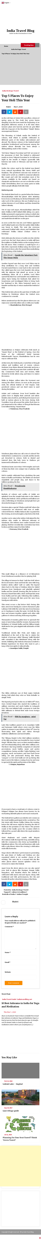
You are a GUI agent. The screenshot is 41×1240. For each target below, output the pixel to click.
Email (7, 962)
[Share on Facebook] (4, 112)
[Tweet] (10, 112)
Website (8, 972)
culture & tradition (19, 892)
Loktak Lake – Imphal (13, 1084)
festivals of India (8, 894)
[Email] (26, 112)
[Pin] (20, 112)
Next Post (6, 994)
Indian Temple (22, 894)
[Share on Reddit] (15, 112)
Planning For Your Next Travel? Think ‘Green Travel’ (20, 1139)
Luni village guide (11, 1111)
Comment (9, 927)
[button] (20, 44)
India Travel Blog (20, 31)
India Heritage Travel (20, 890)
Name (8, 952)
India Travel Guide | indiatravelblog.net (17, 999)
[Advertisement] (20, 76)
